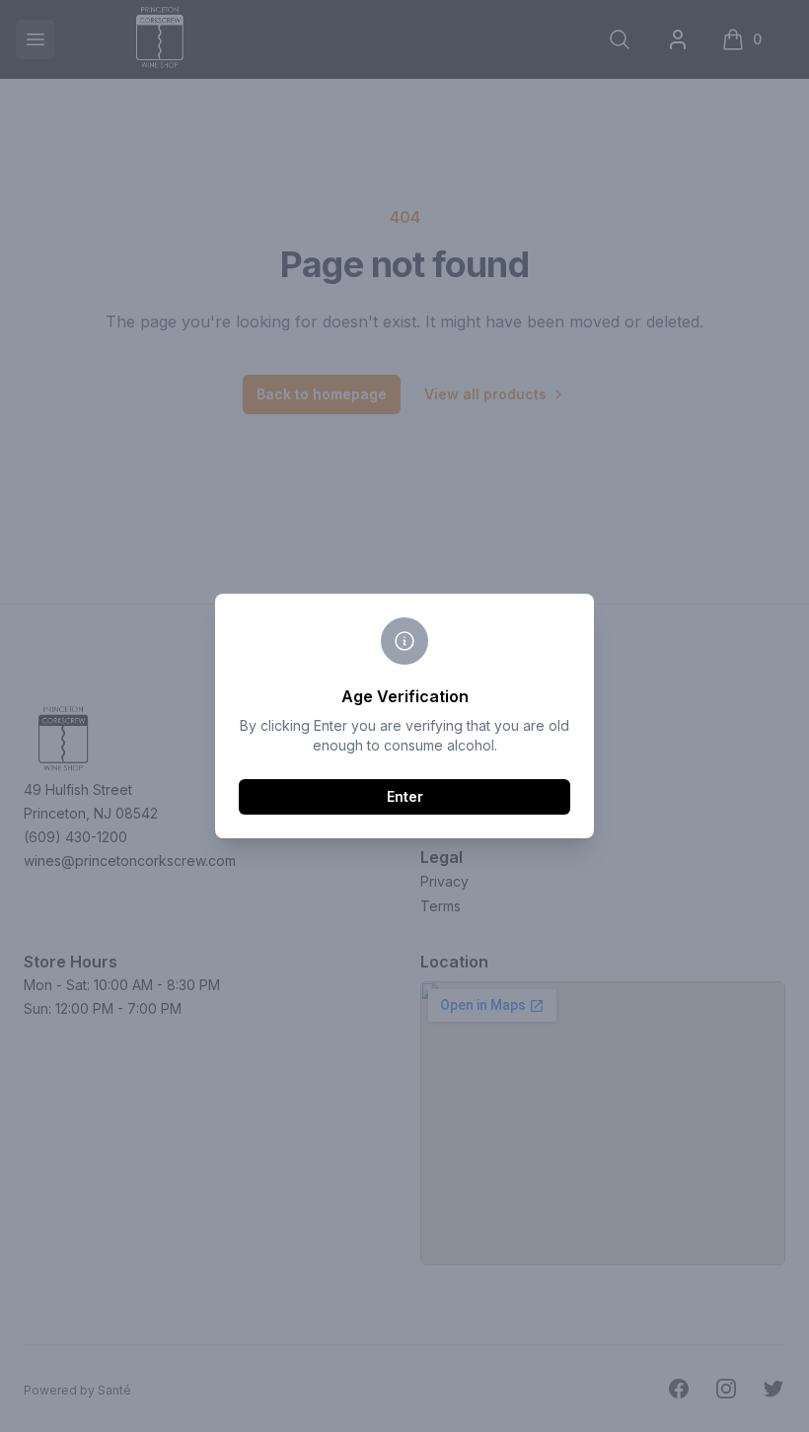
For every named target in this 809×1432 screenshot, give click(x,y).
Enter (405, 796)
